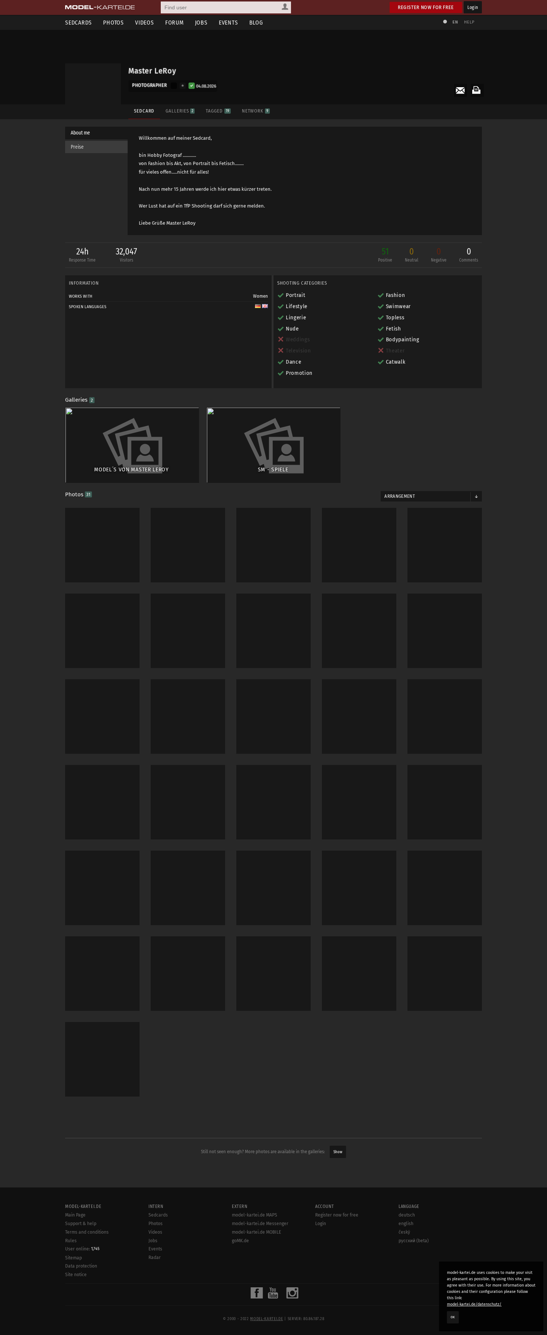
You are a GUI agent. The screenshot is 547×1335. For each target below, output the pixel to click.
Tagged (217, 111)
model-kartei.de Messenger (260, 1223)
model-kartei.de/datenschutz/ (474, 1304)
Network (255, 111)
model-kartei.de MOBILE (256, 1232)
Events (228, 22)
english (406, 1223)
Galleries (179, 111)
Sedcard (144, 111)
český (404, 1232)
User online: (82, 1249)
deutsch (407, 1215)
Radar (154, 1257)
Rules (71, 1240)
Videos (144, 22)
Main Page (75, 1215)
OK (453, 1317)
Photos (113, 22)
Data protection (81, 1266)
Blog (256, 22)
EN (455, 22)
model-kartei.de (266, 1319)
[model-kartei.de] (99, 7)
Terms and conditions (87, 1232)
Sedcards (78, 22)
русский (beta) (414, 1240)
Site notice (76, 1274)
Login (472, 7)
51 (385, 254)
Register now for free (426, 7)
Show (337, 1151)
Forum (174, 22)
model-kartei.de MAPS (254, 1215)
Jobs (201, 22)
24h (82, 254)
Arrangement (399, 496)
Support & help (80, 1223)
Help (469, 22)
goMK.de (240, 1240)
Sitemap (73, 1257)
